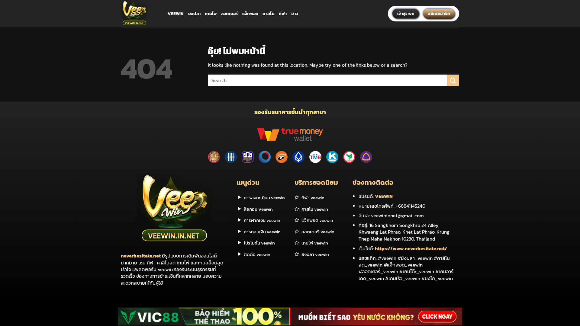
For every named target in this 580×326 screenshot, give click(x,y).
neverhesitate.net (141, 255)
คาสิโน (268, 13)
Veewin (176, 13)
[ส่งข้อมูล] (453, 80)
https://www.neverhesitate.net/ (411, 248)
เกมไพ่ (211, 13)
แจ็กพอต (250, 13)
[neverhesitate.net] (140, 13)
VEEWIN (384, 196)
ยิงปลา (194, 13)
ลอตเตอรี (229, 13)
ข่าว (294, 13)
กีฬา (283, 13)
